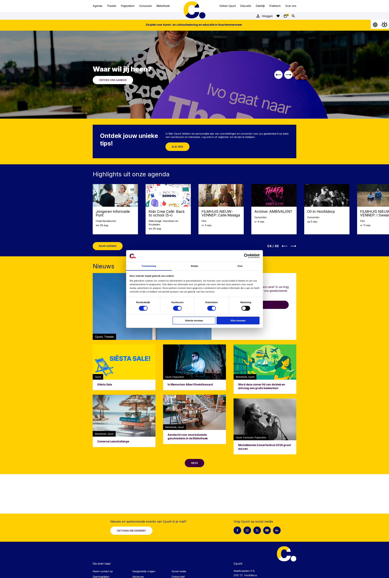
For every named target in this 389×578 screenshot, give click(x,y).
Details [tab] (194, 266)
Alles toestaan (238, 320)
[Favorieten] (278, 16)
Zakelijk (260, 5)
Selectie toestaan (194, 320)
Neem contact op (103, 571)
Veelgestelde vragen (143, 571)
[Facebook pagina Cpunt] (237, 530)
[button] (278, 74)
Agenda (97, 5)
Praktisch (275, 5)
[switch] (177, 308)
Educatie (245, 5)
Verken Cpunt (227, 5)
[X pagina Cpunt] (257, 530)
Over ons (290, 5)
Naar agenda (108, 246)
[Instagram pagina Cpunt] (247, 530)
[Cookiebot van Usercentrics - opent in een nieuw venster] (246, 256)
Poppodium (127, 5)
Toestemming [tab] (149, 266)
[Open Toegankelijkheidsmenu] (384, 24)
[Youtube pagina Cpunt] (267, 530)
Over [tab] (240, 266)
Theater (111, 5)
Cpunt (194, 10)
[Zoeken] (293, 16)
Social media (179, 571)
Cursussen (145, 5)
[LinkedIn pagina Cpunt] (277, 530)
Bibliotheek (163, 5)
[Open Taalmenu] (375, 24)
